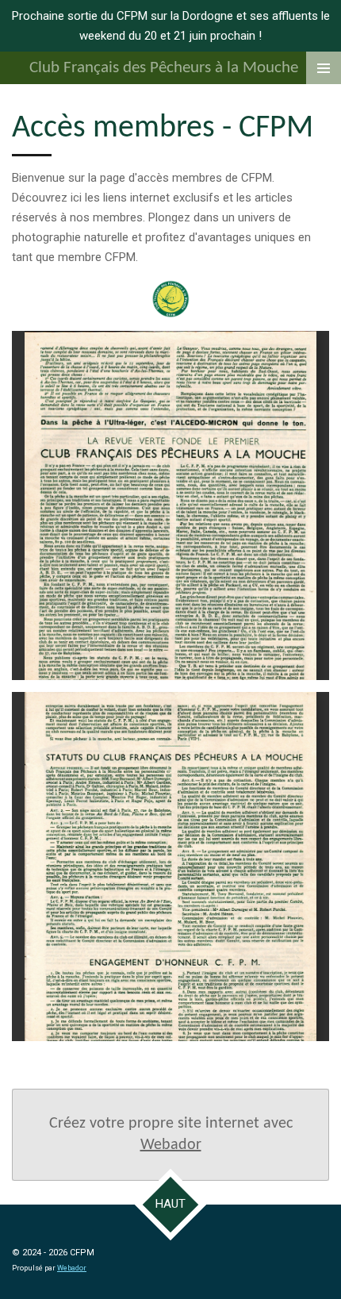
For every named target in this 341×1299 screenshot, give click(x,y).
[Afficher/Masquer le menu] (323, 68)
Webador (170, 1145)
